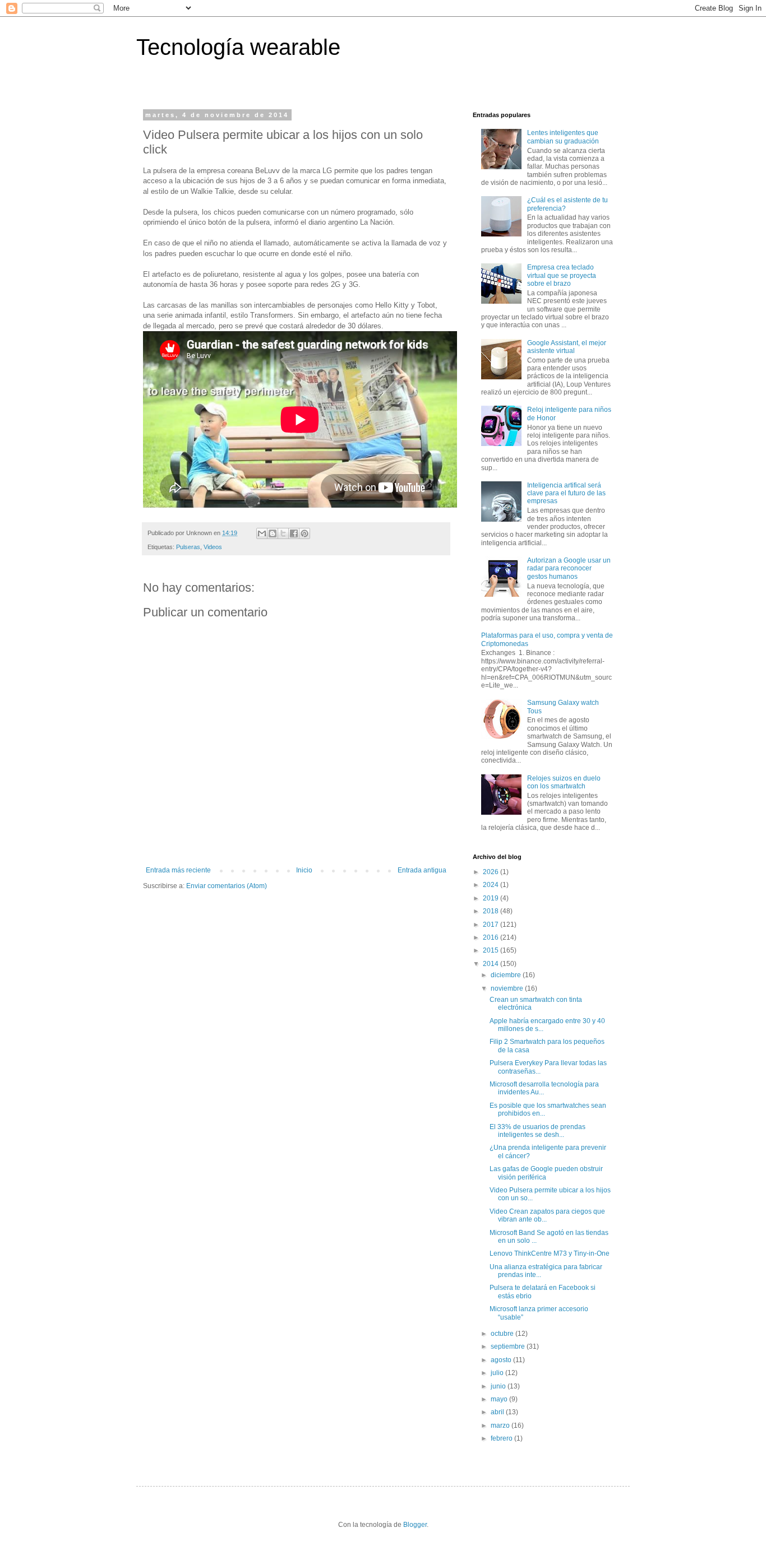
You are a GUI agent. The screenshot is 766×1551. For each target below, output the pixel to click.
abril (498, 1412)
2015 (491, 950)
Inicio (304, 870)
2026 (491, 872)
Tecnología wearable (238, 47)
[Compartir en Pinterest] (304, 533)
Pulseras (188, 547)
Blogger (415, 1525)
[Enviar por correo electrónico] (261, 533)
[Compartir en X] (283, 533)
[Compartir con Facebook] (293, 533)
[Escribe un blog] (272, 533)
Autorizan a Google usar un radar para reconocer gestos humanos (569, 568)
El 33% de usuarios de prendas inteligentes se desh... (537, 1131)
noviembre (508, 988)
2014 (491, 964)
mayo (500, 1399)
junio (499, 1386)
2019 (491, 898)
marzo (501, 1425)
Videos (213, 547)
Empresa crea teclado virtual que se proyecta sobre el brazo (561, 275)
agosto (502, 1360)
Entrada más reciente (178, 870)
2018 (491, 911)
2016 (491, 937)
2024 (491, 885)
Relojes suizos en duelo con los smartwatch (564, 782)
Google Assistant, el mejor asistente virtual (566, 347)
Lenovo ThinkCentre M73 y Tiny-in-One (550, 1253)
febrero (502, 1438)
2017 (491, 924)
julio (498, 1373)
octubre (503, 1334)
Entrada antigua (422, 870)
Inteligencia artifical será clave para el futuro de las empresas (566, 493)
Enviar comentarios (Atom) (226, 886)
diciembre (507, 975)
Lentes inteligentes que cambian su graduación (563, 137)
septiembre (509, 1346)
